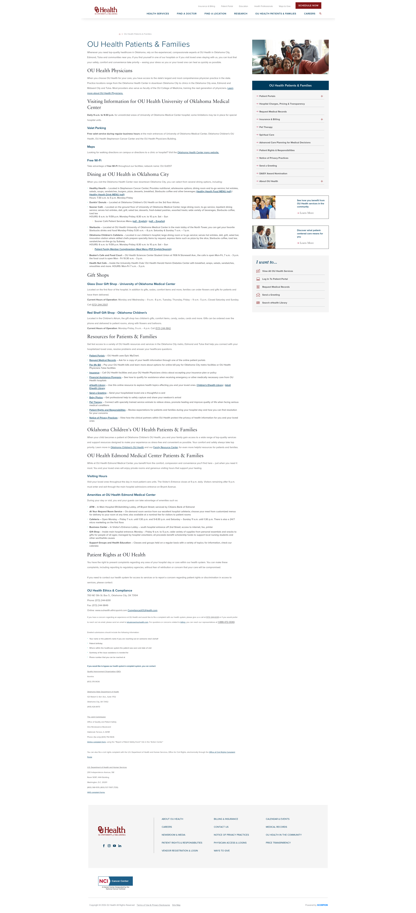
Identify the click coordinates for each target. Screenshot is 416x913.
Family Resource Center (165, 447)
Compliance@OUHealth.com (142, 610)
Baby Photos (96, 397)
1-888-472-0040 (226, 622)
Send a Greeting (97, 393)
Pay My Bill (95, 364)
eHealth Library (97, 385)
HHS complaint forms (96, 792)
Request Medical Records (102, 360)
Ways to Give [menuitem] (285, 6)
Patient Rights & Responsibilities (277, 150)
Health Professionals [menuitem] (263, 6)
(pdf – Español (156, 221)
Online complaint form (96, 742)
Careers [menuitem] (309, 13)
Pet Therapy (95, 402)
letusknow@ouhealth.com (137, 622)
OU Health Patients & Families (290, 85)
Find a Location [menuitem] (215, 13)
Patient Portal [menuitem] (227, 6)
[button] (322, 96)
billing (182, 622)
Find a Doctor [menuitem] (187, 13)
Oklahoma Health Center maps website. (198, 152)
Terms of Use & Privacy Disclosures (153, 905)
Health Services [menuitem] (158, 13)
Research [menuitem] (240, 13)
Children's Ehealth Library (210, 385)
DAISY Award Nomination (273, 173)
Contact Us (221, 827)
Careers (167, 827)
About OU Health (268, 181)
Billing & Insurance (226, 819)
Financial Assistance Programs (105, 377)
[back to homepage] (119, 34)
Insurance (94, 372)
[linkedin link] (119, 845)
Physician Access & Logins (230, 842)
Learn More (307, 213)
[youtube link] (114, 845)
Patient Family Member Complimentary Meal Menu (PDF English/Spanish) (133, 249)
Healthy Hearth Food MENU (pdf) (214, 191)
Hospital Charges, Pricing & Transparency (282, 103)
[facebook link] (103, 845)
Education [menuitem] (243, 6)
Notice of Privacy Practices (103, 417)
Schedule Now (308, 5)
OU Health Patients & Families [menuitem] (275, 13)
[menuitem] (320, 13)
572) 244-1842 (163, 328)
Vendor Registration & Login (180, 850)
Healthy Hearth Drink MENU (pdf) (107, 194)
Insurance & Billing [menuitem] (206, 6)
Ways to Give (222, 850)
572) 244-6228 (213, 617)
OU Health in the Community (284, 834)
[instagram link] (109, 845)
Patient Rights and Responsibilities (107, 410)
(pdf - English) (139, 221)
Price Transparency (278, 842)
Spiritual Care (266, 134)
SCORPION (322, 905)
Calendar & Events (277, 819)
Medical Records (276, 827)
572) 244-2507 (100, 304)
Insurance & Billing (269, 119)
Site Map (176, 905)
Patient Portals (97, 355)
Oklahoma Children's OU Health (127, 447)
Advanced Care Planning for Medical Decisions (285, 142)
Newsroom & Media (173, 834)
